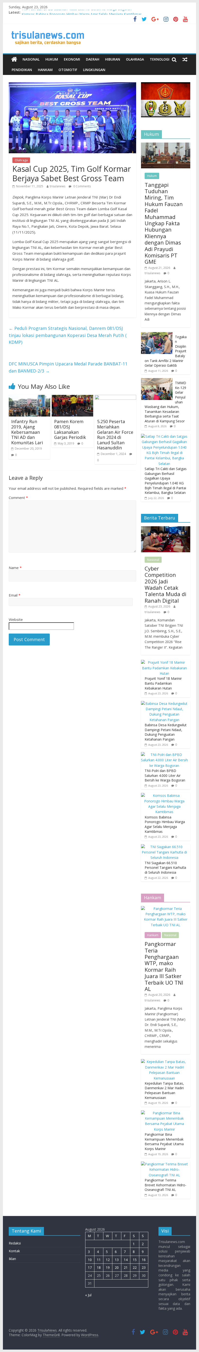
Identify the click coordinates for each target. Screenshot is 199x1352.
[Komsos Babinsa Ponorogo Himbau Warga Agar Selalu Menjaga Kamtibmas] (164, 795)
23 (144, 1267)
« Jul (88, 1295)
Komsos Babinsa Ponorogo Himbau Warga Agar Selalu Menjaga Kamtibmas (165, 824)
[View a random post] (185, 59)
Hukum (51, 59)
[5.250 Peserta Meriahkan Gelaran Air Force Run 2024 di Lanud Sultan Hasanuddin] (115, 397)
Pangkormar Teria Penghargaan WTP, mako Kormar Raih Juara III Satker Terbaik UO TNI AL (164, 966)
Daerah (92, 59)
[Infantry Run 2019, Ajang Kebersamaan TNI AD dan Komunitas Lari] (29, 397)
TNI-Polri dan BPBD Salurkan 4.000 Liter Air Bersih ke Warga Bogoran (77, 12)
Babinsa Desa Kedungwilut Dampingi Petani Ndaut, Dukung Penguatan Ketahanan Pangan (166, 732)
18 (99, 1267)
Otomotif (67, 69)
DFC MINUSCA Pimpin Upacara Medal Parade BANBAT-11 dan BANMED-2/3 (68, 367)
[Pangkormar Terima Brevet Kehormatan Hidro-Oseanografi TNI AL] (164, 1164)
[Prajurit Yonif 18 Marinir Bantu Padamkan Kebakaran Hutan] (164, 662)
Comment (18, 497)
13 (117, 1259)
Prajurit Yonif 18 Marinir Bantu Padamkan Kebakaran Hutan (163, 683)
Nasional (31, 59)
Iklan (12, 1258)
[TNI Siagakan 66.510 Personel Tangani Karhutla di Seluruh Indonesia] (164, 846)
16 (144, 1259)
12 (108, 1259)
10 (90, 1259)
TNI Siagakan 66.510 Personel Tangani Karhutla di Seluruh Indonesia (165, 868)
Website (16, 619)
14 (126, 1259)
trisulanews (57, 186)
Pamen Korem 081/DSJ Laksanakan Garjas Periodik (70, 429)
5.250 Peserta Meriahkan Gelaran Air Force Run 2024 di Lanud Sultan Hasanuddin (115, 434)
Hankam (45, 69)
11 (99, 1259)
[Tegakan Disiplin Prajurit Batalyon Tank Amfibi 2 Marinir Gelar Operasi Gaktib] (157, 334)
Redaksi (15, 1243)
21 (126, 1267)
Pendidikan (22, 69)
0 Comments (82, 186)
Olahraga (135, 59)
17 (90, 1267)
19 (108, 1267)
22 (135, 1267)
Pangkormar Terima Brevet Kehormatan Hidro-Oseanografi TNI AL (165, 1185)
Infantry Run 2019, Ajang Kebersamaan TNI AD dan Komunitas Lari (27, 431)
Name (15, 567)
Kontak (14, 1251)
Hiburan (112, 59)
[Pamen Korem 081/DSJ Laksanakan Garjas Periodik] (72, 397)
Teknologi (159, 59)
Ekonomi (72, 59)
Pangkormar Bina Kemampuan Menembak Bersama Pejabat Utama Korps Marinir (164, 1141)
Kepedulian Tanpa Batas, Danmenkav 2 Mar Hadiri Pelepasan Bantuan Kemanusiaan (164, 1090)
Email (14, 595)
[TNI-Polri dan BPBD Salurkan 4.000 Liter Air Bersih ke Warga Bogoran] (164, 754)
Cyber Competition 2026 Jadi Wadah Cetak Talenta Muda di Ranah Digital (165, 584)
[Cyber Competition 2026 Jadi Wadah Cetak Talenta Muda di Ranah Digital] (165, 528)
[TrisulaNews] (14, 59)
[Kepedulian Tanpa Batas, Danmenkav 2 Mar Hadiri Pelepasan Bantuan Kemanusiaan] (164, 1061)
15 (135, 1259)
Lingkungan (94, 69)
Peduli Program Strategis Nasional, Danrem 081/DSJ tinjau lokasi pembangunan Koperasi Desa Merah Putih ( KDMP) (68, 335)
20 (117, 1267)
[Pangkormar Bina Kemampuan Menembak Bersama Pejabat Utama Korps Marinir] (164, 1113)
